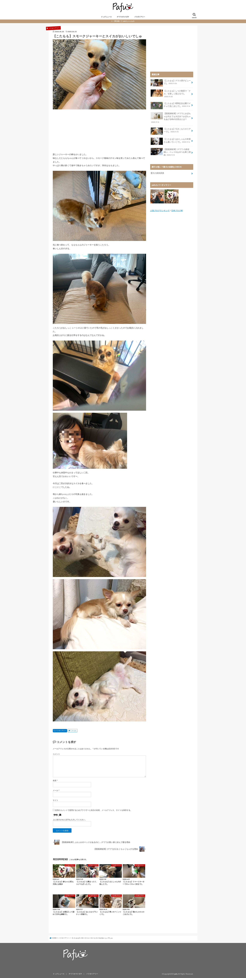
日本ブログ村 (177, 211)
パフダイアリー (139, 17)
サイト (55, 800)
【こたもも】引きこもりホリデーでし (177, 130)
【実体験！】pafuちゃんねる (124, 21)
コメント (56, 754)
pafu (175, 974)
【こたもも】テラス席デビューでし (177, 82)
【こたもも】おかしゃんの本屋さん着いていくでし (177, 140)
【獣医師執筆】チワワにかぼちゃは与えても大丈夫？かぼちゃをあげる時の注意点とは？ (171, 117)
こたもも (73, 731)
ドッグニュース (106, 17)
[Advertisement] (99, 131)
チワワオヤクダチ (123, 17)
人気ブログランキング (159, 211)
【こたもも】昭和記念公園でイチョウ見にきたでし (177, 104)
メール (56, 790)
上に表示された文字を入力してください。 (70, 820)
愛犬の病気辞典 (157, 173)
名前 (55, 780)
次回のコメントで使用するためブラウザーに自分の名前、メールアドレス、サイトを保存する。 (93, 810)
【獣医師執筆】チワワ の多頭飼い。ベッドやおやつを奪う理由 (177, 152)
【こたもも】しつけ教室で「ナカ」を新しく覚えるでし (177, 94)
